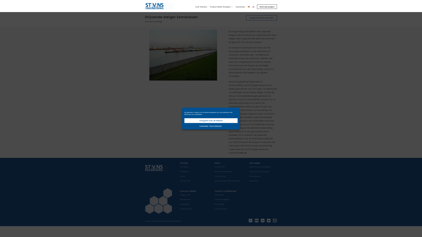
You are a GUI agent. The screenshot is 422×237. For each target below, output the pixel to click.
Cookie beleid (203, 126)
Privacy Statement (215, 126)
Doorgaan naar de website (211, 120)
